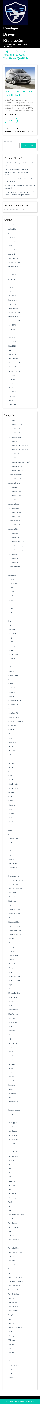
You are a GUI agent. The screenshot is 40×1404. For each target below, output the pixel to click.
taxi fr (10, 1231)
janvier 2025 (12, 304)
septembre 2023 (14, 371)
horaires (11, 813)
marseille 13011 (14, 918)
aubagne (11, 600)
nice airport (12, 1018)
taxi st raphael (13, 1294)
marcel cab (12, 897)
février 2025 (12, 300)
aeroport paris (13, 533)
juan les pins (13, 838)
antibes (11, 592)
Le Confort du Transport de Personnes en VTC (19, 164)
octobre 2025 (13, 266)
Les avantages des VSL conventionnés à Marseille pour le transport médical (19, 193)
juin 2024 (11, 333)
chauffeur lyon (13, 705)
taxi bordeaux (13, 1227)
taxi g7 (11, 1235)
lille (10, 855)
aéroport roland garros (16, 541)
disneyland (12, 742)
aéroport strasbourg (15, 550)
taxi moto (12, 1260)
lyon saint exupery (15, 888)
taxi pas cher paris (15, 1277)
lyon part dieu (13, 884)
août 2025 (12, 275)
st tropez (11, 1185)
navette (11, 989)
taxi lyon (11, 1256)
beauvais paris (13, 633)
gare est (11, 792)
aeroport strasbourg (15, 546)
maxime (11, 939)
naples (10, 985)
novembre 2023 (14, 363)
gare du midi (13, 784)
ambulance (12, 575)
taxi (9, 1210)
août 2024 (12, 325)
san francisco (13, 1156)
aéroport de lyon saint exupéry (19, 462)
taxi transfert (13, 1302)
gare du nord (13, 788)
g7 (9, 771)
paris (10, 1047)
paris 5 (10, 1051)
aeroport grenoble (15, 479)
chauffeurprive (13, 717)
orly (10, 1039)
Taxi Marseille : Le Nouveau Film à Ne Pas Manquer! (20, 187)
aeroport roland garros (16, 537)
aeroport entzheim (15, 475)
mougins (11, 968)
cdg (9, 679)
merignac (11, 951)
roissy (10, 1114)
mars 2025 (12, 296)
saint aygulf (12, 1123)
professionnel (13, 1102)
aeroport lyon (13, 504)
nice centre (12, 1022)
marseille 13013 (14, 922)
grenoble (11, 805)
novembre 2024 (14, 312)
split (10, 1168)
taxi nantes (12, 1269)
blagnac (11, 638)
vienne (10, 1361)
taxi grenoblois (14, 1240)
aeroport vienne (14, 567)
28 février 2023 (12, 114)
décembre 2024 (14, 308)
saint (10, 1118)
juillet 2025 (12, 279)
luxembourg (12, 867)
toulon (10, 1319)
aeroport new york (15, 525)
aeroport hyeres (14, 483)
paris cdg (11, 1064)
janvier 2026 (12, 254)
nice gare (11, 1026)
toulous (11, 1323)
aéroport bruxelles (15, 433)
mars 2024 (12, 346)
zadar (10, 1386)
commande (12, 725)
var (9, 1348)
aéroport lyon (13, 508)
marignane (12, 901)
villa (10, 1369)
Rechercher (8, 141)
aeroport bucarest (14, 437)
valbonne (11, 1340)
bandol (10, 617)
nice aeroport (13, 1010)
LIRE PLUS (13, 121)
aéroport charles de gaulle (18, 449)
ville (10, 1373)
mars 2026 (12, 246)
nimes (10, 1035)
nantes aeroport (14, 976)
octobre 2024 (13, 317)
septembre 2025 (14, 271)
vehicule (11, 1352)
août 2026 (12, 225)
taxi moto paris (13, 1265)
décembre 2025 (14, 258)
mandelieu (12, 893)
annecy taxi (12, 583)
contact (11, 730)
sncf (10, 1164)
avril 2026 (12, 241)
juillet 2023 (12, 379)
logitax (11, 859)
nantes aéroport (14, 980)
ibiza (10, 826)
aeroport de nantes (15, 466)
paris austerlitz (13, 1060)
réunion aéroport (14, 1110)
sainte (10, 1148)
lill (9, 851)
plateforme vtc (13, 1093)
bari (9, 621)
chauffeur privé (13, 713)
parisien (11, 1072)
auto (10, 604)
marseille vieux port (15, 934)
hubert (10, 822)
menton (11, 947)
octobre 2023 (13, 367)
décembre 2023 (14, 358)
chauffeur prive (13, 709)
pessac (10, 1089)
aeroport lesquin (14, 495)
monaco (11, 959)
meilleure (11, 943)
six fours (11, 1160)
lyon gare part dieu (15, 880)
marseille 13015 (14, 926)
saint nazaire (13, 1135)
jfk (9, 834)
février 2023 (12, 400)
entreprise (11, 755)
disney (10, 738)
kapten (10, 842)
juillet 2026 (12, 229)
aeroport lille (13, 500)
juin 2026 (11, 233)
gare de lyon (13, 780)
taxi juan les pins (14, 1244)
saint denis (12, 1127)
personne (11, 1085)
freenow (11, 763)
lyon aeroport (13, 876)
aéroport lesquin (14, 491)
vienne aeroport (14, 1365)
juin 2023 (11, 383)
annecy (11, 579)
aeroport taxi (13, 554)
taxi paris (11, 1273)
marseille (11, 905)
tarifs (10, 1206)
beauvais (11, 629)
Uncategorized (13, 1336)
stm (9, 1189)
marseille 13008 (14, 909)
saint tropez (12, 1143)
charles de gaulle (14, 700)
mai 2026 (11, 237)
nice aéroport (13, 1014)
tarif (10, 1202)
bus (9, 663)
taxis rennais (13, 1311)
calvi (10, 667)
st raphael (12, 1181)
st (9, 1173)
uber (10, 1332)
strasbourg (12, 1198)
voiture (10, 1377)
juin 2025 (11, 283)
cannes (11, 671)
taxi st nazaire (13, 1290)
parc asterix (12, 1043)
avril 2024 (12, 342)
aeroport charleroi (15, 441)
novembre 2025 (14, 262)
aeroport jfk (12, 487)
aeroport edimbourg (15, 470)
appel (10, 596)
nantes (10, 972)
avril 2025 (12, 292)
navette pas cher (14, 993)
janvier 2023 (12, 404)
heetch (10, 809)
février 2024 (12, 350)
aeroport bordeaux (15, 424)
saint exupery (13, 1131)
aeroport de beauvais (16, 454)
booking (11, 642)
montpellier (12, 964)
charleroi (11, 692)
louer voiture (13, 863)
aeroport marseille (14, 512)
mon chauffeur (13, 955)
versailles (11, 1357)
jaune (10, 830)
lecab (10, 847)
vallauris (11, 1344)
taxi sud (11, 1298)
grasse (10, 801)
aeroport (11, 420)
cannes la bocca (14, 675)
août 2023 (12, 375)
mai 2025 (11, 287)
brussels (11, 650)
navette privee (13, 997)
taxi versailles (13, 1306)
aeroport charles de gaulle (18, 445)
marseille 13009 (14, 914)
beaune (11, 625)
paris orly (11, 1068)
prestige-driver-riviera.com (14, 34)
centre (10, 684)
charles (11, 696)
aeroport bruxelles (15, 429)
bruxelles (11, 658)
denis (10, 734)
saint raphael (13, 1139)
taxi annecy (12, 1219)
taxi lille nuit (13, 1248)
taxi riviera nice (14, 1286)
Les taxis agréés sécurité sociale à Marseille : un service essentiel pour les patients (19, 172)
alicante (11, 571)
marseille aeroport (14, 930)
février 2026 (12, 250)
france (10, 759)
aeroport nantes (14, 516)
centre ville (12, 688)
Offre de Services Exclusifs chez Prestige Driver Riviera (19, 180)
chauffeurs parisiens (15, 721)
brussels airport (14, 654)
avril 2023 (12, 392)
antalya (11, 587)
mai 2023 (11, 388)
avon (10, 613)
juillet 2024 (12, 329)
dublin (10, 746)
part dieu (11, 1076)
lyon (10, 872)
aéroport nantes (14, 521)
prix (9, 1097)
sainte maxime (13, 1152)
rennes (11, 1106)
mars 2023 (12, 396)
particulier (11, 1081)
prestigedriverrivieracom (25, 131)
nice (10, 1005)
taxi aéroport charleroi (16, 1214)
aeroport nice (13, 529)
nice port (11, 1031)
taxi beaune (12, 1223)
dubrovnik (12, 750)
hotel (10, 817)
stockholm (12, 1194)
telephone (12, 1315)
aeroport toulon (14, 558)
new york (11, 1001)
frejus (10, 767)
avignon (11, 608)
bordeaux (11, 646)
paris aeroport (13, 1056)
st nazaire (12, 1177)
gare (10, 776)
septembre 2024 (14, 321)
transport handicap (15, 1327)
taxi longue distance (16, 1252)
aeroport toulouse (14, 562)
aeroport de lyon (14, 458)
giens (10, 796)
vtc (9, 1382)
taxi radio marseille (15, 1281)
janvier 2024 (12, 354)
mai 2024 (11, 338)
